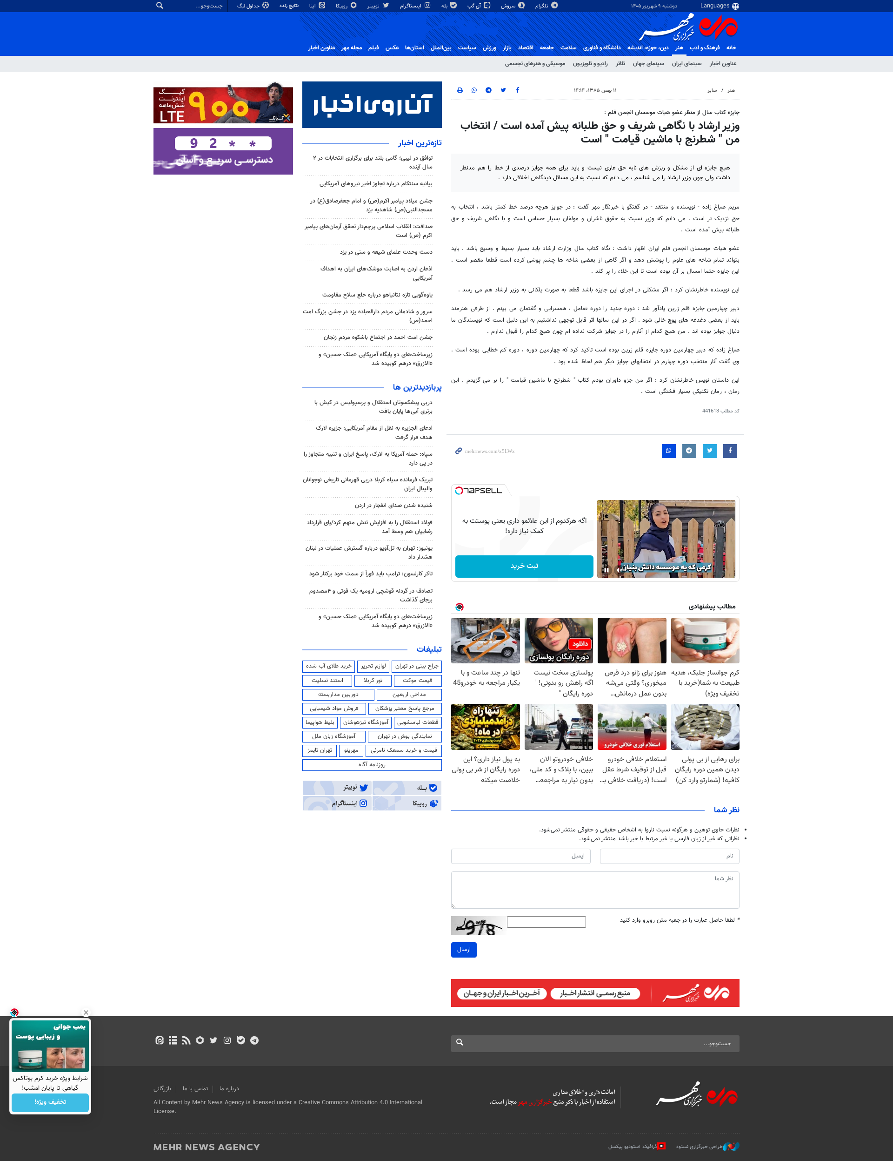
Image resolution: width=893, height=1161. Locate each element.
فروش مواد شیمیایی (334, 708)
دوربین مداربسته (338, 694)
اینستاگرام (411, 6)
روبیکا (342, 6)
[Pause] (606, 570)
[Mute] (619, 570)
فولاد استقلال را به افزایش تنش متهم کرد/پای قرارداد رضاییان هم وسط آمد (370, 527)
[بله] (241, 1041)
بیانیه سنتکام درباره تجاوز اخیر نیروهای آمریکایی (376, 184)
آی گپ (474, 6)
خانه (731, 48)
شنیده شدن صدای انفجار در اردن (394, 505)
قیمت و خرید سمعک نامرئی (404, 750)
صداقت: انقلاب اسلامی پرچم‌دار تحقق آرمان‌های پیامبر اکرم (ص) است (369, 231)
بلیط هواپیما (320, 722)
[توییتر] (214, 1041)
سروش (509, 6)
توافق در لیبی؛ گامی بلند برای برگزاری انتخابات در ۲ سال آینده (373, 163)
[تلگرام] (254, 1041)
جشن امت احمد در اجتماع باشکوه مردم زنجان (378, 337)
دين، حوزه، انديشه (648, 48)
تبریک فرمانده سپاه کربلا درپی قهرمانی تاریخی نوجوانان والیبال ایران (368, 484)
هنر (679, 48)
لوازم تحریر (373, 666)
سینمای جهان (648, 63)
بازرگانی (162, 1089)
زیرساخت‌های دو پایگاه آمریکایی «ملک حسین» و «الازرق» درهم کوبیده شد (376, 359)
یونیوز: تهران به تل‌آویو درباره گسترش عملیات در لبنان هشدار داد (369, 553)
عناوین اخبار (723, 63)
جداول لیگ (249, 6)
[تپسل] (459, 490)
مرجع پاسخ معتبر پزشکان (404, 708)
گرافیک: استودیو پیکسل (632, 1147)
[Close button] (86, 1012)
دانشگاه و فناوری (602, 48)
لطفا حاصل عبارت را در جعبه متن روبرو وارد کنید (680, 920)
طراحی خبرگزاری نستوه (699, 1147)
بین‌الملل (441, 48)
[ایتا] (159, 1041)
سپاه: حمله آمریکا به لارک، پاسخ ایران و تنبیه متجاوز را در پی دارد (368, 459)
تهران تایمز (319, 750)
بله (445, 6)
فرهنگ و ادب (705, 48)
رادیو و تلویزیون (590, 63)
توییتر (374, 6)
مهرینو (351, 750)
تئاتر (620, 63)
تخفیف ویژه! (50, 1103)
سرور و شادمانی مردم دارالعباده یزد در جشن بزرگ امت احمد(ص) (368, 316)
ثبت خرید (524, 566)
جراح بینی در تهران (417, 666)
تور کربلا (373, 680)
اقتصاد (525, 48)
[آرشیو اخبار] (173, 1041)
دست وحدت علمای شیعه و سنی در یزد (386, 252)
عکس (392, 48)
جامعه (547, 48)
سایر (712, 90)
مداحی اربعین (409, 694)
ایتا (313, 6)
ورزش (489, 48)
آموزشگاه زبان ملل (333, 736)
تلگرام (542, 6)
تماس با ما (195, 1089)
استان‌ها (414, 48)
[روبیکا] (200, 1041)
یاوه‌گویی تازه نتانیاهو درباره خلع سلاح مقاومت (377, 295)
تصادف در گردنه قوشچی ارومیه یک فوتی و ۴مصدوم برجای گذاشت (371, 596)
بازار (507, 48)
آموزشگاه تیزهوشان (365, 722)
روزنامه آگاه (372, 765)
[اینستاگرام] (227, 1041)
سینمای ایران (687, 63)
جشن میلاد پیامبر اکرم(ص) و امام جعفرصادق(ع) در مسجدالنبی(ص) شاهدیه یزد (371, 205)
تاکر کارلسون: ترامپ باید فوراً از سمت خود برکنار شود (371, 574)
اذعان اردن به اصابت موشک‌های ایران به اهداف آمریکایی (376, 273)
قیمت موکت (418, 680)
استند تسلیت (327, 680)
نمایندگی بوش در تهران (405, 736)
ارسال (464, 949)
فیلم (373, 48)
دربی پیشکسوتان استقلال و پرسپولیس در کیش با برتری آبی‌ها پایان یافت (373, 407)
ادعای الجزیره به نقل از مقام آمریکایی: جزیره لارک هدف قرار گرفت (374, 433)
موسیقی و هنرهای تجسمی (535, 63)
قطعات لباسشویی (418, 722)
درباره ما (229, 1089)
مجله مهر (351, 48)
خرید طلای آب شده (329, 666)
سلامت (568, 48)
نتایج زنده (290, 6)
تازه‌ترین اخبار (420, 143)
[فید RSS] (186, 1041)
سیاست (467, 48)
